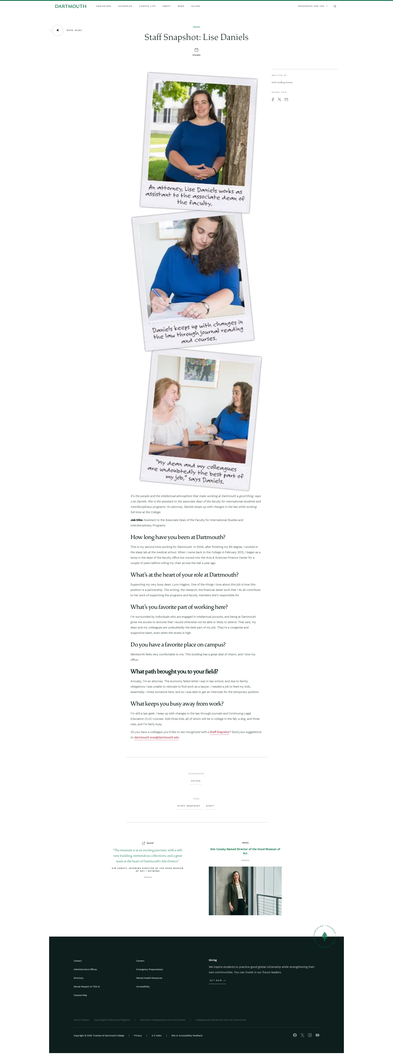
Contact (78, 960)
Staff (210, 806)
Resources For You (311, 6)
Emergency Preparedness (149, 969)
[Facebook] (295, 1036)
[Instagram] (310, 1036)
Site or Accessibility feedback (186, 1035)
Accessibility (143, 986)
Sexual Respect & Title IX (87, 986)
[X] (302, 1036)
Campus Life (147, 6)
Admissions (103, 6)
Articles (196, 27)
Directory (79, 977)
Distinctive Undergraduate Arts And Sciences (163, 1019)
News (181, 6)
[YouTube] (317, 1036)
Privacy (138, 1035)
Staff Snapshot (189, 806)
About (167, 6)
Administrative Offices (85, 969)
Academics (125, 6)
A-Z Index (157, 1035)
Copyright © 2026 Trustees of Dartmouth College (99, 1035)
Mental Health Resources (149, 977)
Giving (195, 6)
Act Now (216, 980)
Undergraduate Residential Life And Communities (221, 1019)
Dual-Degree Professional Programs (112, 1019)
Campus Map (80, 995)
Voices (196, 781)
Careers (140, 960)
